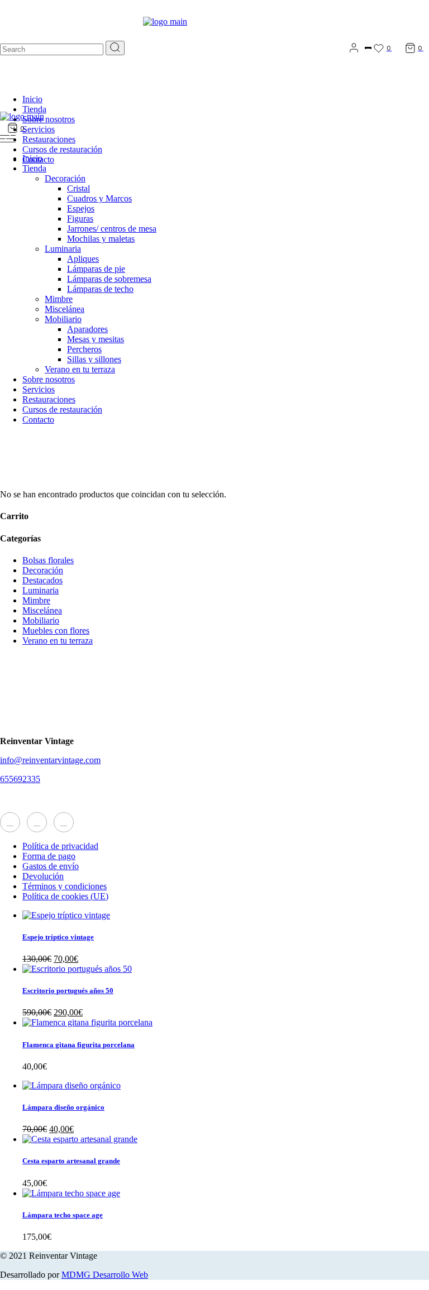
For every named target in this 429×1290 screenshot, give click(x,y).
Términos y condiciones (64, 886)
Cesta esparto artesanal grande (71, 1161)
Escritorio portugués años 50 (67, 990)
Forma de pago (48, 856)
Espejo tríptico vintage (58, 937)
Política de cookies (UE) (65, 896)
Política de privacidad (60, 846)
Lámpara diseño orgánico (63, 1107)
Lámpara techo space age (62, 1215)
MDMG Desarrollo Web (104, 1274)
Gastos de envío (50, 866)
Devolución (43, 876)
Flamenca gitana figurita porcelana (78, 1044)
